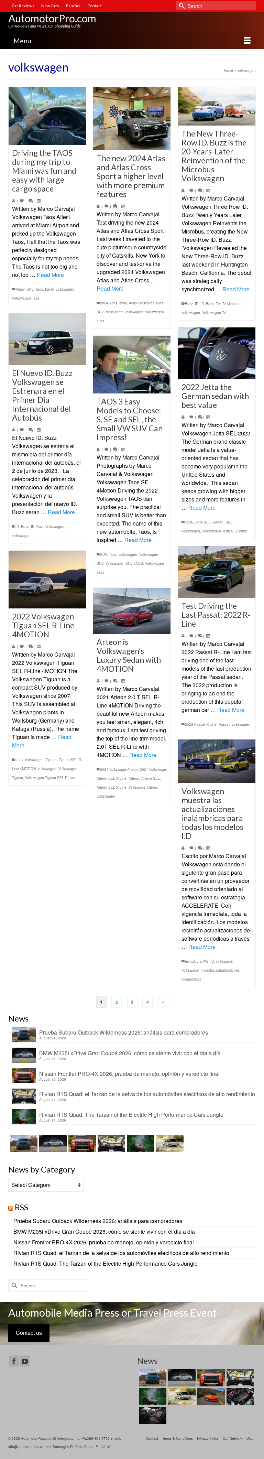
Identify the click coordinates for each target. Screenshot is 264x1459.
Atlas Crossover (141, 303)
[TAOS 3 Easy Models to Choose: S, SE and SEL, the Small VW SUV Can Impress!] (131, 364)
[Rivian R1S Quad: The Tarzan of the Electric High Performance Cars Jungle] (139, 1143)
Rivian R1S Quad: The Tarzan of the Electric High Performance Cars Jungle (131, 1114)
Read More (50, 275)
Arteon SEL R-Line (111, 787)
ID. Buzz (207, 303)
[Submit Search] (181, 5)
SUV (29, 289)
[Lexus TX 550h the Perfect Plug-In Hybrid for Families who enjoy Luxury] (151, 1415)
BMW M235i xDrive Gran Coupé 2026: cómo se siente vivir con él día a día (130, 1053)
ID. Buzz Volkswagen (47, 526)
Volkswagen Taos (26, 298)
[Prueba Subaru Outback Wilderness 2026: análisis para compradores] (22, 1143)
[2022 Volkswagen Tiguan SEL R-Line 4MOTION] (47, 579)
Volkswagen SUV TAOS (124, 563)
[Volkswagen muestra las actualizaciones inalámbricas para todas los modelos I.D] (216, 761)
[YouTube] (25, 1360)
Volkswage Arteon (143, 787)
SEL (229, 522)
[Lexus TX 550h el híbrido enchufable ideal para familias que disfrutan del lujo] (239, 1396)
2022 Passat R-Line (201, 724)
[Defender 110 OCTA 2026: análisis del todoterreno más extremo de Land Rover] (169, 1143)
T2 (218, 303)
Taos (39, 289)
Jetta (189, 522)
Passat (224, 724)
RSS (21, 1207)
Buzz (189, 303)
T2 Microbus (231, 303)
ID (196, 303)
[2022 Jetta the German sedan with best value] (216, 353)
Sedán (218, 522)
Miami (19, 289)
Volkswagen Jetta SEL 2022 (224, 531)
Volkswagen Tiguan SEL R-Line (50, 777)
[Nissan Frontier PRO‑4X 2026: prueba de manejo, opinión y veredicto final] (81, 1143)
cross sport (114, 312)
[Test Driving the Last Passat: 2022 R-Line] (216, 572)
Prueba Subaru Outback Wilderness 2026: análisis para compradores (123, 1032)
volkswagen (65, 289)
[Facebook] (14, 1360)
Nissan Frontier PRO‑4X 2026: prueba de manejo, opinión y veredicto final (129, 1073)
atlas (123, 303)
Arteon (134, 778)
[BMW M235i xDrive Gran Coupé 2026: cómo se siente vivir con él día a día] (52, 1143)
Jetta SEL (203, 522)
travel (49, 289)
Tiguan (51, 759)
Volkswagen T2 (214, 312)
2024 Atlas (108, 303)
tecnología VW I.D (199, 961)
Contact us (29, 1333)
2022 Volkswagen (29, 759)
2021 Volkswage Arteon (119, 769)
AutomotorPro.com (52, 18)
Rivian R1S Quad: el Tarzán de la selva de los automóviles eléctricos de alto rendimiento (147, 1094)
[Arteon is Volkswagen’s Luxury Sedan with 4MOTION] (131, 611)
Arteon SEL (150, 778)
